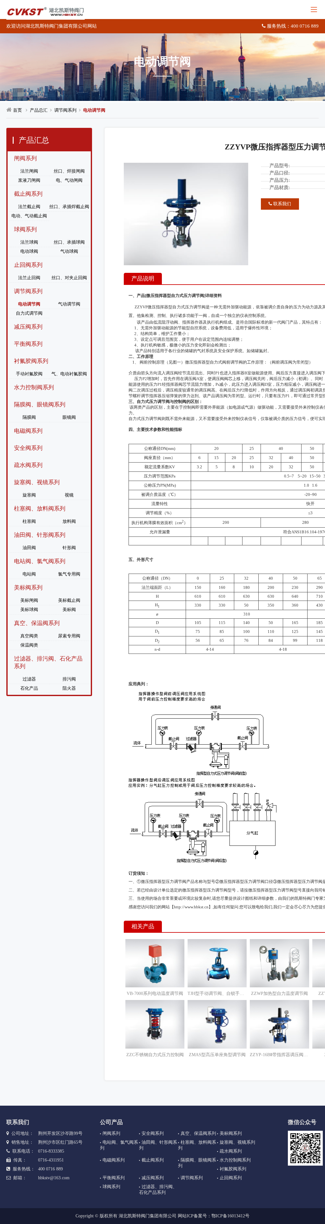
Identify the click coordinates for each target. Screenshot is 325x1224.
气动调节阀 (69, 304)
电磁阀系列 (28, 431)
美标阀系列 (28, 587)
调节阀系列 (65, 110)
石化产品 (29, 688)
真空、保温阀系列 (37, 623)
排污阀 (69, 679)
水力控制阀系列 (34, 387)
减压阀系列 (28, 327)
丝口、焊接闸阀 (69, 171)
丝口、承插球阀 (69, 242)
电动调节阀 (94, 110)
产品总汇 (39, 110)
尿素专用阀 (69, 636)
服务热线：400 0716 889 (292, 26)
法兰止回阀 (29, 277)
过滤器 (29, 679)
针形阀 (69, 547)
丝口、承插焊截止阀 (69, 206)
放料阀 (69, 521)
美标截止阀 (69, 600)
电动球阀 (29, 251)
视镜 (69, 495)
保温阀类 (29, 645)
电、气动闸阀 (69, 180)
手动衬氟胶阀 (29, 374)
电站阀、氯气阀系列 (39, 561)
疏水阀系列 (28, 465)
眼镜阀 (69, 417)
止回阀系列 (28, 265)
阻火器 (69, 688)
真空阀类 (29, 636)
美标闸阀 (29, 600)
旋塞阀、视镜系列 (37, 482)
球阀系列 (25, 229)
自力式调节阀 (29, 313)
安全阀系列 (28, 448)
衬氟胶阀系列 (31, 361)
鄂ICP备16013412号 (230, 1216)
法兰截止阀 (29, 206)
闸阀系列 (25, 158)
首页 (17, 110)
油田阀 (29, 547)
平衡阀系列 (28, 344)
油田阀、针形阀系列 (39, 535)
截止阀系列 (28, 194)
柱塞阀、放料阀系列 (39, 508)
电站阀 (29, 574)
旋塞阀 (29, 495)
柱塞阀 (29, 521)
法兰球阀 (29, 242)
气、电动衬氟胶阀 (69, 374)
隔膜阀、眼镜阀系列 (39, 404)
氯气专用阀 (69, 574)
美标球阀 (29, 609)
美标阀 (69, 609)
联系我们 (281, 203)
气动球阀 (69, 251)
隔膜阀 (29, 417)
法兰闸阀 (29, 171)
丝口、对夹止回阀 (69, 277)
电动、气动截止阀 (29, 216)
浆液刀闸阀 (29, 180)
